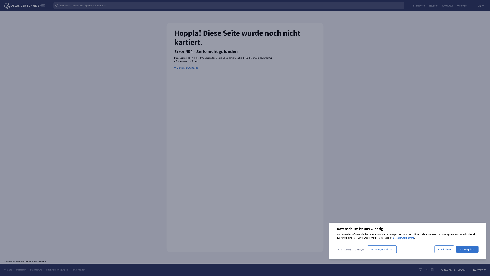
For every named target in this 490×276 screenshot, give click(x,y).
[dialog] (407, 241)
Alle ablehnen (444, 249)
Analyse (360, 249)
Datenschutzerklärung (403, 237)
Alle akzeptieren (467, 249)
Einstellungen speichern (382, 249)
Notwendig (346, 249)
